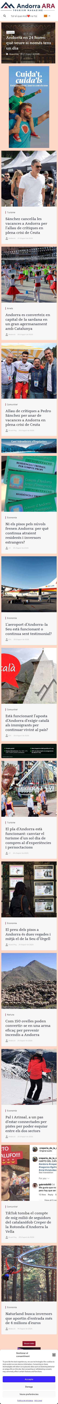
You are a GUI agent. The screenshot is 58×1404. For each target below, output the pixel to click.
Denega (29, 1386)
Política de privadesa (25, 1401)
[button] (54, 1354)
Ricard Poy (14, 54)
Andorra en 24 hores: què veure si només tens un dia (28, 43)
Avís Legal (38, 1401)
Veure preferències (29, 1394)
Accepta (29, 1379)
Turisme (10, 32)
